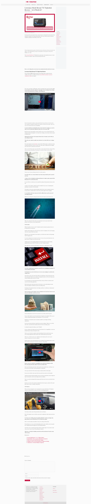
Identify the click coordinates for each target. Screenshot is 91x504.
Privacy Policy (55, 490)
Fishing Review (46, 4)
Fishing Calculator (58, 36)
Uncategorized (58, 44)
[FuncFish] (31, 1)
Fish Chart (57, 35)
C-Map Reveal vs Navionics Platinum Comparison (35, 442)
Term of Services (55, 492)
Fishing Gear (34, 4)
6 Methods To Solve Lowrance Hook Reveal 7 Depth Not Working (38, 441)
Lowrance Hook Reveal (29, 55)
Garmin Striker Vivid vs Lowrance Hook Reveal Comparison (37, 438)
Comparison (58, 34)
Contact (51, 4)
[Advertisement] (40, 44)
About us (54, 488)
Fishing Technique (40, 4)
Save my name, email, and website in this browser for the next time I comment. (38, 477)
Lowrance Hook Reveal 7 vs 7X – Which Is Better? (35, 437)
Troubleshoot (58, 43)
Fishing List (57, 39)
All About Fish (27, 4)
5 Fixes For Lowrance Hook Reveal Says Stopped (35, 440)
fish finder (35, 143)
